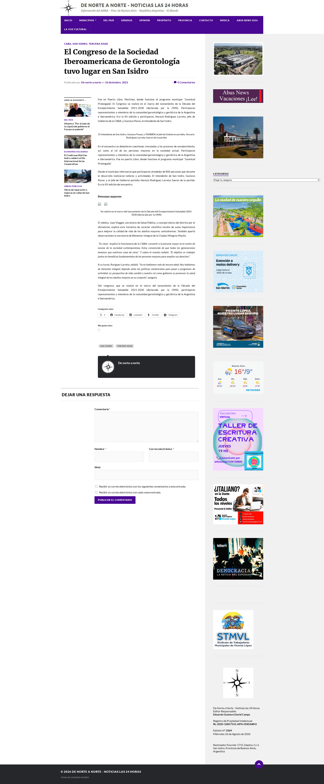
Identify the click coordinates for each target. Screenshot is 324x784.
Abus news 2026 (247, 20)
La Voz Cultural (75, 29)
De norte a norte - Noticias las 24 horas (106, 771)
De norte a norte (91, 82)
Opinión (144, 20)
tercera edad (125, 346)
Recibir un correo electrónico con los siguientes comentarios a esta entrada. (142, 486)
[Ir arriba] (259, 764)
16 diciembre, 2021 (116, 82)
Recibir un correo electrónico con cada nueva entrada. (130, 492)
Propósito (164, 20)
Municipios (86, 20)
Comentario (102, 409)
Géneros (126, 20)
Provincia (185, 20)
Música (225, 20)
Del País (108, 20)
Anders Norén (80, 777)
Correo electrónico (161, 449)
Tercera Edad (98, 43)
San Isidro (80, 43)
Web (97, 467)
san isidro (106, 346)
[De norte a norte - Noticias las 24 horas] (162, 8)
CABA (67, 43)
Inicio (68, 20)
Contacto (206, 20)
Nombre (100, 449)
